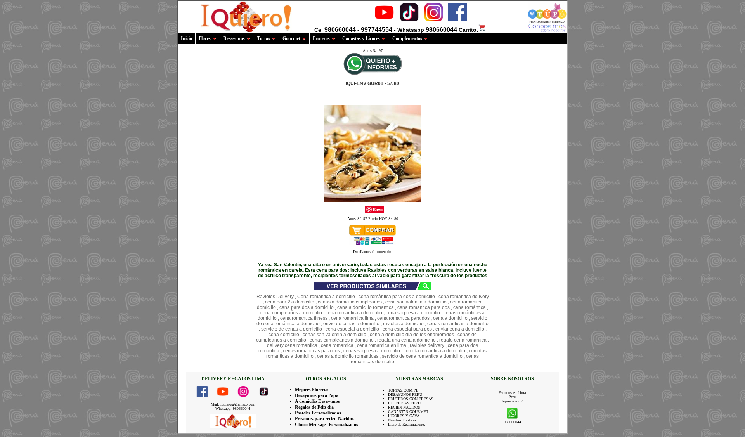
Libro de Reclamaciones (406, 424)
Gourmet (291, 38)
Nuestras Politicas (402, 420)
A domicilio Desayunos (317, 401)
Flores (205, 38)
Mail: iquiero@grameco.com (233, 404)
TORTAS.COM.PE (403, 390)
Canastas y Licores (361, 38)
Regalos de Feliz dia (314, 407)
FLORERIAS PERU (404, 403)
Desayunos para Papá (316, 395)
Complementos (407, 38)
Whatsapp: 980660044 (232, 408)
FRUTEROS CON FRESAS (410, 399)
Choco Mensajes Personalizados (326, 424)
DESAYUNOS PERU (405, 394)
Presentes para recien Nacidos (324, 418)
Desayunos (234, 38)
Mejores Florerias (312, 389)
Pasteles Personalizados (318, 413)
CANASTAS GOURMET (408, 411)
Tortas (263, 38)
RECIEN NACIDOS (404, 407)
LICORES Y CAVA (403, 416)
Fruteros (321, 38)
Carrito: (468, 30)
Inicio (186, 38)
